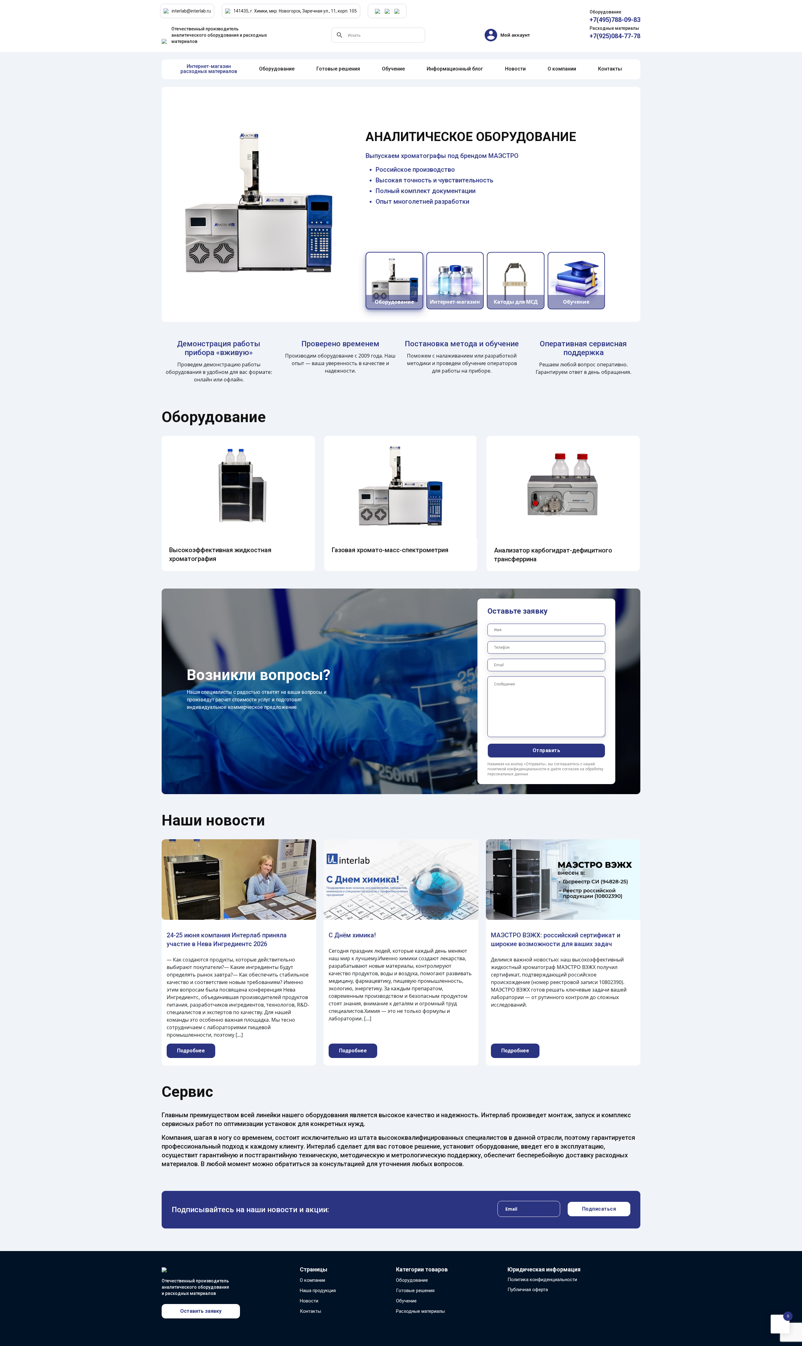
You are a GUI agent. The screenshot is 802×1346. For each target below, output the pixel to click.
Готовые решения (415, 1290)
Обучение (406, 1301)
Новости (309, 1301)
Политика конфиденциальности (542, 1279)
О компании (312, 1280)
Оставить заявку (200, 1311)
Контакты (310, 1311)
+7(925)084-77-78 (615, 36)
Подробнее (191, 1051)
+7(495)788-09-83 (615, 20)
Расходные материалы (420, 1311)
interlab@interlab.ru (191, 10)
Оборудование (412, 1280)
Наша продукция (318, 1290)
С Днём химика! (352, 935)
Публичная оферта (528, 1289)
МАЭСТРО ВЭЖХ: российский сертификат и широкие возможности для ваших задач (555, 939)
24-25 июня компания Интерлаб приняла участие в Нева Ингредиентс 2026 (227, 939)
